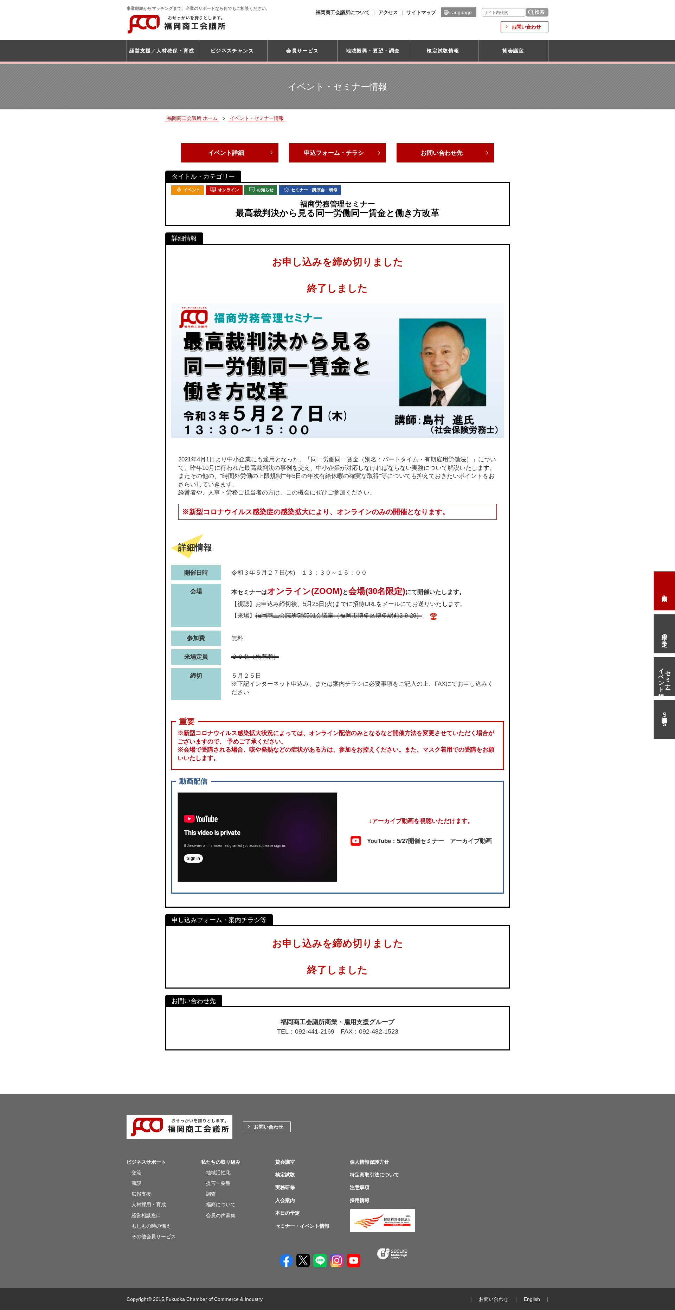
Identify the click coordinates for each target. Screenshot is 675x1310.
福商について (221, 1204)
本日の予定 (665, 634)
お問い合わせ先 (442, 152)
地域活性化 (218, 1172)
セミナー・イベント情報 (664, 676)
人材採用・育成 (148, 1204)
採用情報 (359, 1200)
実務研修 (285, 1187)
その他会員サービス (153, 1236)
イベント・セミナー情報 (257, 118)
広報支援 (141, 1194)
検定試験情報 (443, 50)
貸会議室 (513, 50)
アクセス (388, 12)
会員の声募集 (221, 1215)
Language (460, 12)
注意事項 (359, 1187)
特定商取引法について (374, 1174)
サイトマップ (421, 12)
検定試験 (285, 1174)
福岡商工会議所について (343, 12)
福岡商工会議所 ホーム (192, 118)
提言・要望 (218, 1183)
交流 (136, 1172)
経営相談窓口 (146, 1215)
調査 (211, 1194)
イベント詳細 (226, 152)
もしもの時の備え (151, 1226)
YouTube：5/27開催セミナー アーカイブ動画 (429, 840)
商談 (136, 1183)
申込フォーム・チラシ (334, 152)
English (532, 1299)
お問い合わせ (526, 27)
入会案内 (664, 590)
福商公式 (664, 719)
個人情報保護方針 (369, 1162)
